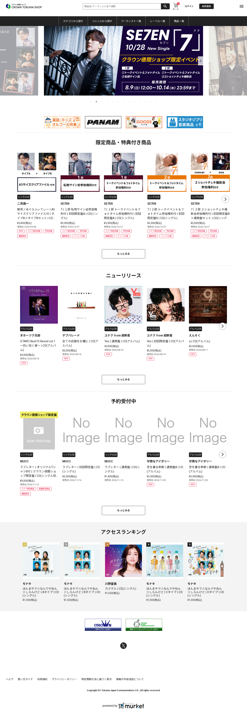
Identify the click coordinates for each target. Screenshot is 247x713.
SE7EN (65, 203)
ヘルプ (9, 679)
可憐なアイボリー (158, 461)
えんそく (195, 335)
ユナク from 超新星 (117, 335)
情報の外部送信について (130, 679)
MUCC (24, 461)
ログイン (189, 6)
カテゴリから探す (73, 21)
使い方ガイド (25, 679)
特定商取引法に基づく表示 (96, 679)
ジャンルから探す (102, 21)
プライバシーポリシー (64, 679)
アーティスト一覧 (131, 21)
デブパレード (71, 335)
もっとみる (123, 253)
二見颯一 (23, 203)
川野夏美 (111, 583)
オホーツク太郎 (30, 335)
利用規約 (42, 679)
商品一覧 (179, 21)
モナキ (27, 583)
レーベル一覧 (157, 21)
